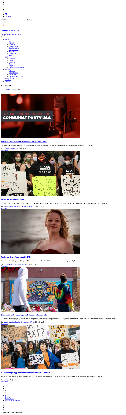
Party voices (12, 74)
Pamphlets (12, 66)
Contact (7, 397)
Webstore (11, 51)
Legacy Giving (9, 78)
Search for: (4, 20)
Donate (7, 14)
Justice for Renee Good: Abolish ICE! (16, 257)
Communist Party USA (11, 149)
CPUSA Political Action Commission (15, 264)
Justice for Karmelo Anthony (12, 199)
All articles (12, 71)
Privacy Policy (9, 399)
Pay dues (11, 43)
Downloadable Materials (16, 67)
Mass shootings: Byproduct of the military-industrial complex (25, 373)
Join (6, 13)
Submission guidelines (16, 76)
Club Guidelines (14, 48)
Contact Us (12, 53)
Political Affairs (13, 73)
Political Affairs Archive (12, 400)
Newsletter (8, 80)
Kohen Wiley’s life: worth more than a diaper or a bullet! (24, 142)
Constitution (12, 44)
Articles (7, 69)
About (7, 39)
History (11, 64)
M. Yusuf (6, 380)
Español (7, 81)
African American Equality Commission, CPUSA (19, 206)
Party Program (13, 46)
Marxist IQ (12, 62)
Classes (11, 60)
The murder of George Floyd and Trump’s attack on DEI (24, 315)
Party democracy (14, 50)
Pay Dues (8, 16)
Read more (4, 150)
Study (6, 57)
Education (12, 58)
